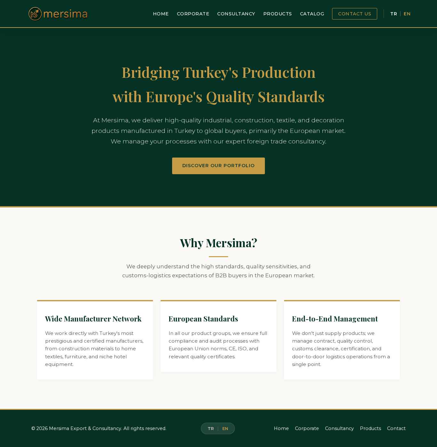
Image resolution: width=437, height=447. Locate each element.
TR (393, 14)
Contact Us (354, 14)
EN (407, 14)
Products (277, 14)
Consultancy (236, 14)
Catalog (312, 14)
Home (161, 14)
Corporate (193, 14)
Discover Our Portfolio (218, 165)
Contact (396, 428)
